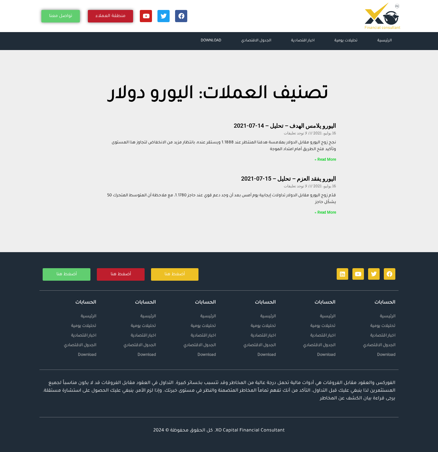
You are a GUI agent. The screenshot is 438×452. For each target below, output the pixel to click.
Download (211, 41)
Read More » (325, 159)
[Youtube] (146, 16)
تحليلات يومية (346, 41)
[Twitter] (163, 16)
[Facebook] (181, 16)
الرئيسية (384, 41)
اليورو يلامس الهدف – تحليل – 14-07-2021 (285, 125)
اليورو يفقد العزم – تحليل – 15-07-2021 (288, 178)
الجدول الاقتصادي (256, 41)
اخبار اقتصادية (303, 41)
